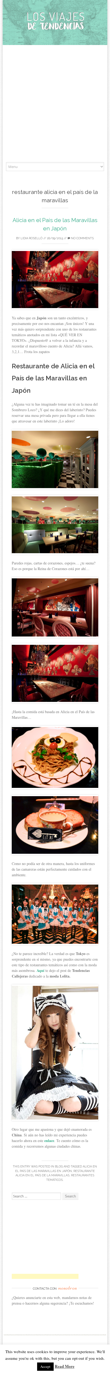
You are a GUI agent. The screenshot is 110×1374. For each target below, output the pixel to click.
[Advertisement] (55, 104)
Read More (64, 1366)
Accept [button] (45, 1366)
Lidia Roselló (31, 238)
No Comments (82, 238)
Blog (59, 1166)
